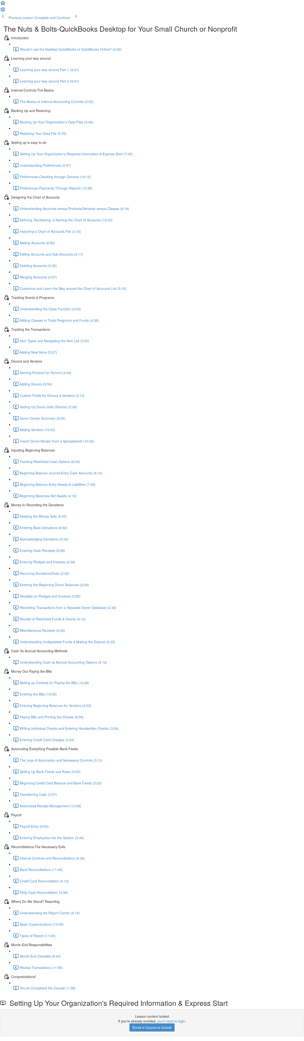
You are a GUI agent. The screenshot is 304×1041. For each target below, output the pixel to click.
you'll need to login (171, 1021)
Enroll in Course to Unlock (152, 1027)
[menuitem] (3, 11)
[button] (3, 4)
